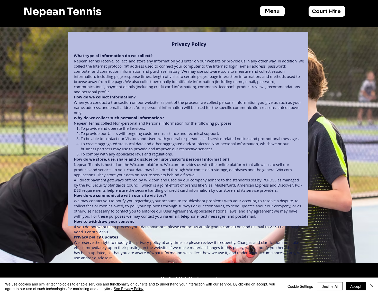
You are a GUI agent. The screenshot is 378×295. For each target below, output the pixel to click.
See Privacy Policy (128, 288)
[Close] (372, 286)
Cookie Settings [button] (300, 286)
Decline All (329, 286)
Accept (355, 286)
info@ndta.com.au (219, 226)
